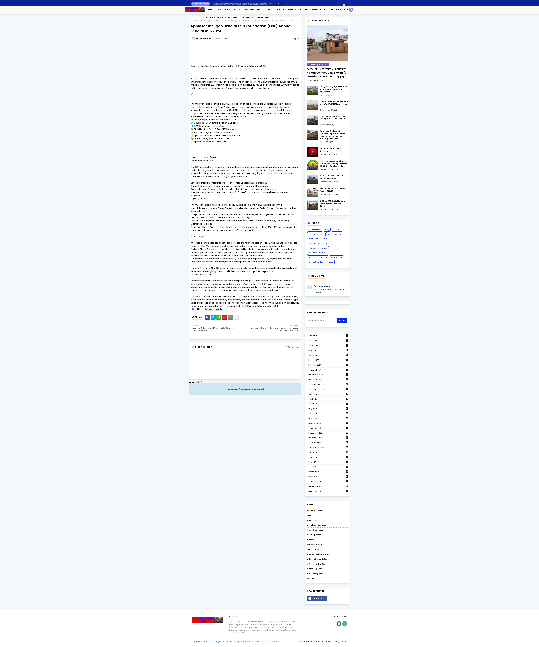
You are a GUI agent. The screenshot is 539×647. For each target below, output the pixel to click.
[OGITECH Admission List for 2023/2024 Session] (312, 179)
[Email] (230, 317)
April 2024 (328, 467)
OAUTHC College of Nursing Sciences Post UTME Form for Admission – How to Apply (327, 72)
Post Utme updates (317, 253)
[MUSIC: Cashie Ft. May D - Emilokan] (312, 152)
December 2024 (328, 433)
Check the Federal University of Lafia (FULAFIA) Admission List (334, 104)
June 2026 (327, 345)
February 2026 (327, 365)
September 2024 (328, 447)
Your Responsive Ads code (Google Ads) (245, 389)
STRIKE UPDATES (265, 17)
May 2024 (327, 462)
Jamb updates (334, 234)
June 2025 (328, 404)
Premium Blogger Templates (218, 641)
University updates (317, 262)
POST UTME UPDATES (243, 17)
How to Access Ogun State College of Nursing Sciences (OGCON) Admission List (333, 163)
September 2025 (327, 389)
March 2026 (327, 360)
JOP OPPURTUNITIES (340, 9)
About (309, 641)
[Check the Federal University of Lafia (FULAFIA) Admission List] (312, 105)
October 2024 (328, 442)
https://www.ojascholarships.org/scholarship (233, 283)
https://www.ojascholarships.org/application (223, 245)
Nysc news (330, 243)
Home (209, 9)
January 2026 (327, 370)
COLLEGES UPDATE (276, 9)
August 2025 (328, 394)
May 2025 (328, 408)
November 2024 (328, 437)
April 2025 (328, 413)
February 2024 (328, 476)
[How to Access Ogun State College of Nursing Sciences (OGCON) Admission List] (312, 165)
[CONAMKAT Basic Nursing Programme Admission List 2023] (312, 205)
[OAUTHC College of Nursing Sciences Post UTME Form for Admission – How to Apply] (327, 43)
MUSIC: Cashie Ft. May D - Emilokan (332, 149)
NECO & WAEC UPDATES (315, 9)
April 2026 (327, 355)
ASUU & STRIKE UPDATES (218, 17)
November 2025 (327, 379)
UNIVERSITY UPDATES (253, 9)
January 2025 (328, 428)
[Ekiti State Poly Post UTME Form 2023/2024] (312, 192)
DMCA (218, 9)
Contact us (319, 641)
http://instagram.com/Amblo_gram (338, 599)
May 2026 (327, 350)
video (330, 262)
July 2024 (327, 457)
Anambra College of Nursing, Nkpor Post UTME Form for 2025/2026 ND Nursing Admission (332, 135)
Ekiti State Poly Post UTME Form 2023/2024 (332, 189)
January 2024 (327, 481)
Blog (327, 229)
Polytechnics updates (318, 248)
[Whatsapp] (218, 317)
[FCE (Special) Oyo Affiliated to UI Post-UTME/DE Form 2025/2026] (312, 90)
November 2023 (328, 491)
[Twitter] (213, 317)
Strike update (336, 257)
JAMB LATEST (294, 9)
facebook (319, 598)
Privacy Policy (332, 641)
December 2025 (327, 374)
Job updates (314, 239)
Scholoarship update (214, 309)
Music (325, 239)
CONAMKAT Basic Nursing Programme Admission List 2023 (333, 203)
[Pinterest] (224, 317)
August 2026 (327, 335)
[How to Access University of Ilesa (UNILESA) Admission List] (312, 120)
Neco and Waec (316, 243)
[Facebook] (207, 317)
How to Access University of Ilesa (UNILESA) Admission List (333, 119)
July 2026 (327, 340)
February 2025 (327, 423)
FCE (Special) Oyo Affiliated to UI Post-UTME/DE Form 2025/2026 (333, 89)
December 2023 (328, 486)
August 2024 (328, 452)
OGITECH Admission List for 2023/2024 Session (333, 177)
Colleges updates (316, 234)
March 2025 (328, 418)
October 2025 (328, 384)
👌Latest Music (315, 229)
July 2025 (328, 399)
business (337, 229)
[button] (278, 4)
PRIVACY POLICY (232, 9)
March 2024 (328, 471)
